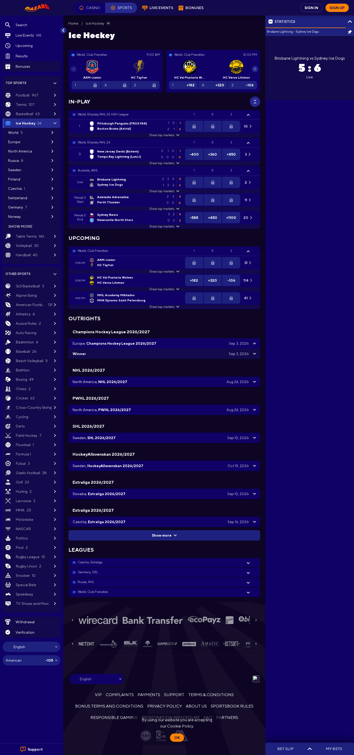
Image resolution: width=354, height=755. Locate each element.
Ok (177, 738)
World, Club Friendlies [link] (93, 251)
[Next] (255, 69)
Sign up (337, 8)
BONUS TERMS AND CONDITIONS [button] (109, 706)
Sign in (311, 8)
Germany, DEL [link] (88, 572)
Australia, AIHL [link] (88, 170)
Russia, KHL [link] (86, 582)
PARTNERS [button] (227, 717)
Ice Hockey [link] (95, 23)
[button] (89, 8)
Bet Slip (285, 749)
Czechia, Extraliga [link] (90, 562)
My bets (334, 749)
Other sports (18, 274)
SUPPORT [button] (174, 694)
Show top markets (161, 135)
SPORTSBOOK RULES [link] (232, 706)
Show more (162, 535)
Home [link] (73, 23)
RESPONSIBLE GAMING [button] (114, 717)
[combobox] (31, 647)
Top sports (15, 83)
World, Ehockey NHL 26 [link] (94, 142)
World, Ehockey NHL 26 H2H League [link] (103, 114)
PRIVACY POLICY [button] (164, 706)
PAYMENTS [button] (149, 694)
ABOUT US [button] (196, 706)
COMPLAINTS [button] (120, 694)
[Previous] (73, 69)
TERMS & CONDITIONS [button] (211, 694)
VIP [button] (98, 694)
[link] (36, 8)
